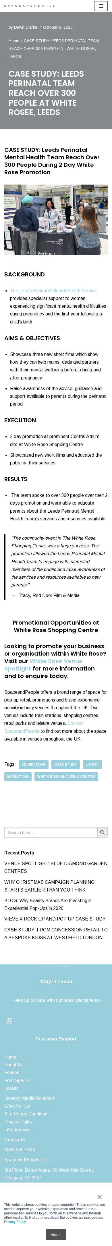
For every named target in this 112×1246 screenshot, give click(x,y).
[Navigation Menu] (101, 6)
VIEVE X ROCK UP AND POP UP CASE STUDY (55, 918)
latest (92, 765)
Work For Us (17, 1106)
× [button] (99, 1195)
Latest (11, 1088)
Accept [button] (56, 1234)
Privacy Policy (15, 1221)
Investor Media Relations (29, 1098)
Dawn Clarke (25, 27)
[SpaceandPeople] (30, 6)
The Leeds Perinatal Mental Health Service (53, 290)
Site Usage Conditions (27, 1113)
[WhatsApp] (9, 1021)
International (17, 1129)
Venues (11, 1072)
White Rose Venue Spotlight (43, 665)
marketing (18, 777)
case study (65, 765)
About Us (14, 1064)
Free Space (16, 1080)
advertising (34, 765)
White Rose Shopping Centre (66, 777)
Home (14, 40)
